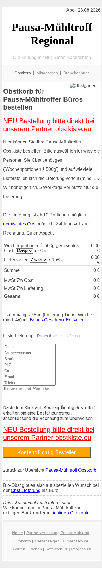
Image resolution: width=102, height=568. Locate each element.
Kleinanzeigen (47, 541)
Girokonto (22, 541)
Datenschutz (56, 549)
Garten (19, 549)
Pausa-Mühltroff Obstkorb (70, 470)
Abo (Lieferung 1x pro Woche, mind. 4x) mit (48, 317)
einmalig (17, 314)
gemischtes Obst (20, 224)
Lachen (35, 549)
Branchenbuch (76, 73)
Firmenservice (75, 541)
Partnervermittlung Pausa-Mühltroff (57, 532)
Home (17, 532)
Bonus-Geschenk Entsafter (57, 319)
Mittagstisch (47, 73)
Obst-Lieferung (26, 490)
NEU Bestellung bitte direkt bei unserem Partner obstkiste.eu (48, 125)
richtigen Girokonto (71, 512)
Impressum (81, 549)
